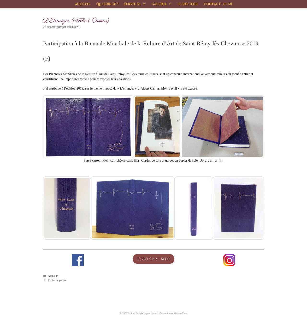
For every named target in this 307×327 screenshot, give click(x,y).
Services (132, 4)
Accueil (82, 4)
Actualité (53, 276)
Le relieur (187, 4)
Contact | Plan (218, 4)
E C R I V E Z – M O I (153, 259)
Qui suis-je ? (107, 4)
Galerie (159, 4)
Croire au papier (57, 280)
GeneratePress (180, 313)
